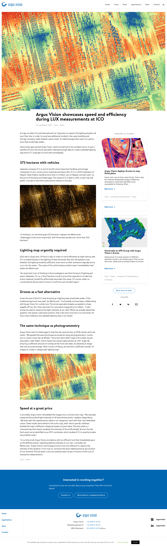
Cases (116, 4)
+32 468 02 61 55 (93, 528)
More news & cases (124, 290)
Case (56, 125)
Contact (156, 4)
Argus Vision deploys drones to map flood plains (122, 172)
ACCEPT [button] (135, 542)
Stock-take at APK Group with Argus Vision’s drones (123, 251)
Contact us (65, 495)
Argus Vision (12, 4)
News (125, 4)
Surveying (108, 279)
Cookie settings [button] (122, 542)
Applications (136, 4)
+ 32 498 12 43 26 (93, 522)
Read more (109, 189)
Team (147, 4)
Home (107, 4)
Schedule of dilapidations (127, 276)
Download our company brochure (91, 495)
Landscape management (120, 197)
